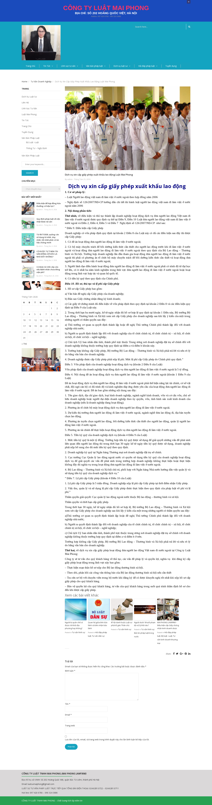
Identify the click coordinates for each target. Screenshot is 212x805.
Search (30, 172)
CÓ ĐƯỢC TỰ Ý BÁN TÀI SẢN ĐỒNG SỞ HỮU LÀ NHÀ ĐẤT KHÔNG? (47, 254)
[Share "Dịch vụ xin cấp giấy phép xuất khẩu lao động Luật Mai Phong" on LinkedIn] (189, 653)
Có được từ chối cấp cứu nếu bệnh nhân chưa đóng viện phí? (48, 270)
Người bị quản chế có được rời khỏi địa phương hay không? (74, 625)
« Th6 (24, 343)
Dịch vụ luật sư (120, 66)
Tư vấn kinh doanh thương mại (167, 639)
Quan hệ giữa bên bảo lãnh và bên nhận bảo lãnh (97, 625)
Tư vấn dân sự (98, 636)
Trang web (70, 725)
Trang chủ (30, 66)
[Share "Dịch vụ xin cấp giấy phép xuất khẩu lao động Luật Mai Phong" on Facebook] (174, 653)
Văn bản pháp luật (94, 66)
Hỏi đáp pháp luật (146, 66)
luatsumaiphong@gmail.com (41, 784)
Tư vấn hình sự (78, 632)
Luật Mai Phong (29, 114)
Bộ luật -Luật (32, 142)
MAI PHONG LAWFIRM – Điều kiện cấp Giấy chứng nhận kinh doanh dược (168, 625)
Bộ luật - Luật (166, 636)
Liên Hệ (25, 102)
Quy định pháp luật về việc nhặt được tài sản (48, 220)
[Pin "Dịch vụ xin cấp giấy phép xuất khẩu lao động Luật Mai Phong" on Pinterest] (186, 653)
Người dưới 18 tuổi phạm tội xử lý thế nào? (144, 624)
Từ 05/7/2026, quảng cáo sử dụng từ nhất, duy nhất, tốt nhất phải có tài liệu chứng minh (47, 238)
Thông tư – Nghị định (36, 148)
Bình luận (70, 670)
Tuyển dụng (171, 66)
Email (68, 714)
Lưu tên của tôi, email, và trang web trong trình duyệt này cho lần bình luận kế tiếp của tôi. (107, 739)
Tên (67, 704)
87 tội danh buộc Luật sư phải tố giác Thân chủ (121, 624)
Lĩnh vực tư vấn (68, 66)
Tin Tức (46, 66)
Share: (168, 654)
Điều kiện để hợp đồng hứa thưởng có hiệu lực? (48, 204)
